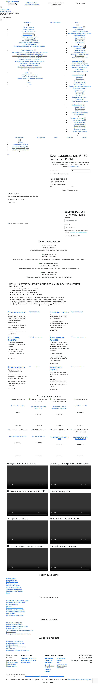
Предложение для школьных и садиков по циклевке (29, 46)
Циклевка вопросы (28, 33)
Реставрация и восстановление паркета (18, 634)
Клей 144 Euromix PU (80, 406)
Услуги (77, 22)
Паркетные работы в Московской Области (30, 78)
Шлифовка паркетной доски (14, 641)
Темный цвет (80, 79)
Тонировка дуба (79, 92)
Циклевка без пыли (79, 35)
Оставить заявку (81, 3)
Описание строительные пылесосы (29, 59)
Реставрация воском (80, 129)
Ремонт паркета (77, 62)
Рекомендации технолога (29, 76)
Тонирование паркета (57, 338)
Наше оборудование (27, 50)
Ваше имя (67, 218)
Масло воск (79, 95)
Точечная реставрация (80, 131)
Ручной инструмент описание (30, 69)
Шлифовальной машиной (80, 58)
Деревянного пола (79, 50)
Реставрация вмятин (79, 120)
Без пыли (9, 606)
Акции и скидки (27, 35)
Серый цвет (79, 77)
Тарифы (20, 142)
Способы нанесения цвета (80, 101)
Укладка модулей (80, 107)
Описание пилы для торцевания (30, 65)
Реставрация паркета (77, 118)
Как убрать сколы (79, 122)
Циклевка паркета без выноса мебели (79, 33)
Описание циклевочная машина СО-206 (30, 58)
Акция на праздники (30, 44)
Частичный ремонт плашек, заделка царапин (19, 630)
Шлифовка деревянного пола (15, 643)
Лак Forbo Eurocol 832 (17, 406)
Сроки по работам (28, 29)
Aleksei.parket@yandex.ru (32, 4)
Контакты (70, 137)
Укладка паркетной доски (20, 144)
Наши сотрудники (28, 27)
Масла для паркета (12, 584)
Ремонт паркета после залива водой (17, 626)
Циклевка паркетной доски (80, 31)
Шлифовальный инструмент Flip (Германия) (30, 54)
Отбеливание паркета (79, 88)
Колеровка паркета (79, 82)
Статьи (27, 73)
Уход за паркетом (55, 22)
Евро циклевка (79, 41)
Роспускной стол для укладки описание (30, 67)
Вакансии (28, 84)
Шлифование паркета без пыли (15, 647)
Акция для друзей (30, 39)
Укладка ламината (79, 114)
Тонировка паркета (77, 75)
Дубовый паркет (80, 39)
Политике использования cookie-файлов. (79, 679)
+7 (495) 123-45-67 (5, 9)
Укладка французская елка (80, 112)
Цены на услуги (19, 137)
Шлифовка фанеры (79, 52)
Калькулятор (41, 137)
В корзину (18, 425)
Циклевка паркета (77, 27)
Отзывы (84, 137)
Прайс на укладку (77, 105)
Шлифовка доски (80, 48)
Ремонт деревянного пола (80, 71)
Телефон (67, 224)
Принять (45, 682)
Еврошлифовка (79, 56)
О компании (27, 22)
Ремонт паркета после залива (80, 65)
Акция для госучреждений (30, 41)
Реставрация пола (79, 126)
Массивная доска (79, 37)
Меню (12, 4)
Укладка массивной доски (20, 146)
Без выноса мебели (12, 604)
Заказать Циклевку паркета (70, 190)
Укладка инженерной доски (20, 148)
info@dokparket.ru (5, 11)
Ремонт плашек (79, 69)
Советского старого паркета (14, 608)
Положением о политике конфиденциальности (36, 676)
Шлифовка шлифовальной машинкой (17, 650)
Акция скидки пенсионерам (30, 37)
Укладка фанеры (80, 109)
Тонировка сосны (79, 90)
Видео (28, 82)
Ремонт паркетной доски (79, 67)
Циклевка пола (79, 29)
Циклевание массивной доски (15, 610)
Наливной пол (79, 111)
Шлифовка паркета (77, 46)
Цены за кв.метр (11, 632)
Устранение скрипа (80, 124)
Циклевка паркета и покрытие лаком (80, 86)
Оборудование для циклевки (15, 615)
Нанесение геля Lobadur (79, 97)
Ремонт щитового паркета (80, 64)
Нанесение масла (79, 81)
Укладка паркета (16, 311)
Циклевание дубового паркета (15, 611)
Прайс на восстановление (20, 150)
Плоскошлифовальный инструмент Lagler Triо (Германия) (29, 56)
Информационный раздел (30, 75)
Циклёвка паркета (59, 311)
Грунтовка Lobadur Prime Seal (17, 436)
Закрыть (52, 682)
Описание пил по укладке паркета (30, 63)
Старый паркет (79, 42)
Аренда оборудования (28, 31)
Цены (8, 593)
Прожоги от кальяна (80, 128)
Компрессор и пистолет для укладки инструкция (29, 61)
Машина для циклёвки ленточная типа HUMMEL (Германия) (30, 52)
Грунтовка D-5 (79, 99)
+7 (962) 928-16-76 (31, 3)
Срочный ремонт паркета (14, 623)
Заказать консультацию (72, 235)
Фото (55, 137)
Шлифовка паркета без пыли (79, 54)
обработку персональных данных (78, 232)
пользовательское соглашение (56, 676)
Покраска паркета (79, 84)
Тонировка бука (79, 94)
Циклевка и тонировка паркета (15, 602)
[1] (8, 155)
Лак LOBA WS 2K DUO (38, 436)
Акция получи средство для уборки (29, 42)
